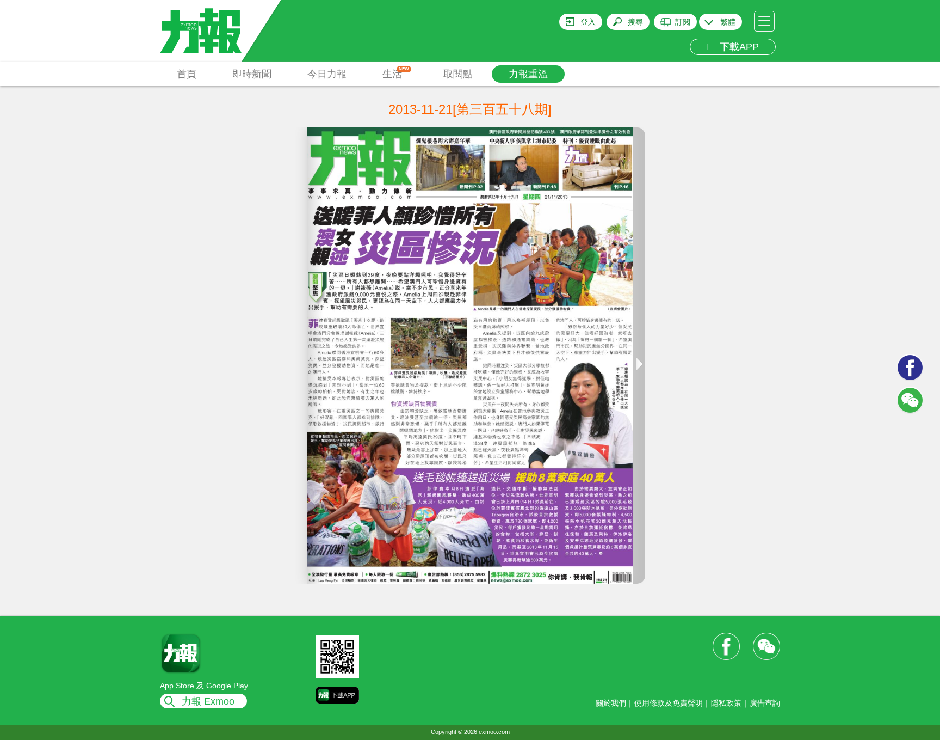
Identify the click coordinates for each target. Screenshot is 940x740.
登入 (588, 21)
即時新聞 (251, 74)
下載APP (736, 46)
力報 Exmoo (208, 701)
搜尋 (635, 21)
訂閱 (682, 21)
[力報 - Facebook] (910, 367)
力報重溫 (528, 74)
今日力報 (327, 74)
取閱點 (458, 74)
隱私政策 (726, 703)
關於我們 (611, 703)
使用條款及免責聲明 (668, 703)
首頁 (186, 74)
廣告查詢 (765, 703)
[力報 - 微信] (910, 400)
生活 (395, 72)
